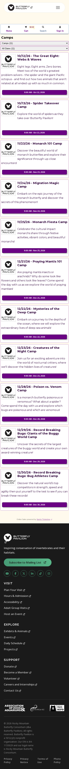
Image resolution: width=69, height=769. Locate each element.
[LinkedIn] (32, 573)
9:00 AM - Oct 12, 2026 (34, 92)
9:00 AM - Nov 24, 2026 (34, 211)
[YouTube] (7, 573)
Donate (10, 666)
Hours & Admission (17, 596)
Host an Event (14, 614)
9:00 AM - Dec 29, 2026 (34, 461)
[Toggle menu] (58, 7)
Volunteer (12, 678)
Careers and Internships (20, 684)
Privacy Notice (24, 760)
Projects (11, 649)
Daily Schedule (14, 643)
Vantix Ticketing (44, 519)
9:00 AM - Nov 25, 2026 (34, 250)
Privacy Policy (8, 760)
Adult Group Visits (17, 608)
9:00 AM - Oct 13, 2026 (34, 133)
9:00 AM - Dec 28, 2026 (34, 419)
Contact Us (12, 690)
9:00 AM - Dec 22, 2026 (34, 337)
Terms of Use (42, 760)
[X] (24, 573)
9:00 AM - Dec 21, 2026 (34, 298)
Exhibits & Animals (17, 631)
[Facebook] (15, 573)
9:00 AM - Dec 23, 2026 (34, 376)
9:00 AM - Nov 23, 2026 (34, 172)
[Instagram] (49, 573)
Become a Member (18, 672)
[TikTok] (40, 573)
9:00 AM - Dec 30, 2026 (34, 505)
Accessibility (13, 602)
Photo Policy (57, 760)
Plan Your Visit (14, 590)
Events (10, 637)
